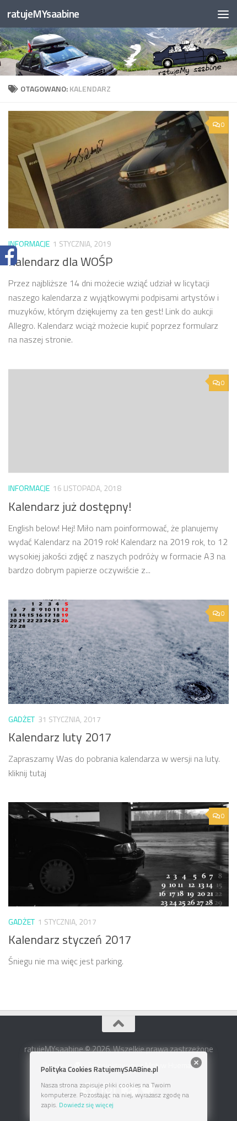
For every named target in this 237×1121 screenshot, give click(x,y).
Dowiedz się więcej (86, 1104)
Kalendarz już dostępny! (70, 506)
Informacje (29, 243)
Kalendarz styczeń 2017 (69, 939)
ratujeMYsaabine (43, 14)
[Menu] (223, 14)
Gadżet (21, 719)
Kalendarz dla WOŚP (60, 261)
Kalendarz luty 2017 (59, 737)
